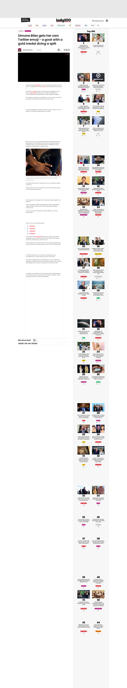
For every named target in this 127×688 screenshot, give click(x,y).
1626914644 (32, 226)
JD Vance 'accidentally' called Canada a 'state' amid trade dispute (83, 542)
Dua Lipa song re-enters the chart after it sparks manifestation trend (98, 542)
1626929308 (32, 233)
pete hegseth (98, 171)
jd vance (83, 546)
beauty (98, 503)
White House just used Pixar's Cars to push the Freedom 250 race (83, 499)
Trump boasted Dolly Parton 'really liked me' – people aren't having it (84, 271)
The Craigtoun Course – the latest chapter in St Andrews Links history (98, 666)
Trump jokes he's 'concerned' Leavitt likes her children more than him (84, 108)
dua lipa (98, 546)
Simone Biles (37, 85)
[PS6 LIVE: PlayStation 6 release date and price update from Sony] (98, 120)
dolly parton (83, 381)
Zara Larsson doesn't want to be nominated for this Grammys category (98, 355)
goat (35, 91)
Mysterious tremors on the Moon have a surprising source (83, 332)
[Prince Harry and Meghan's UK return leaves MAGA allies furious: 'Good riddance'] (98, 617)
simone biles (28, 31)
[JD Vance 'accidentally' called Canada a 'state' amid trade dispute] (83, 533)
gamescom (98, 89)
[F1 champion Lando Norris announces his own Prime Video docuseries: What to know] (98, 368)
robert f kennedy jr (83, 253)
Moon (84, 337)
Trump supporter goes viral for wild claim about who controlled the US (83, 130)
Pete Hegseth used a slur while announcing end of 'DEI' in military (98, 168)
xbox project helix (98, 276)
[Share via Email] (69, 50)
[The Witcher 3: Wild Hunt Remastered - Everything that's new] (98, 511)
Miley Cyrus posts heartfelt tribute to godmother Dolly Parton (84, 378)
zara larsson (98, 360)
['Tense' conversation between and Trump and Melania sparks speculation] (98, 201)
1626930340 (32, 231)
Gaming (44, 25)
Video (85, 25)
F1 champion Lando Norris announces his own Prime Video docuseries (98, 378)
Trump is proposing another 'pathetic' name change (84, 294)
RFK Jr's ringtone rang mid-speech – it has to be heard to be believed (98, 107)
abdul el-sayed (83, 631)
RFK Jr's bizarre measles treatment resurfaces (83, 249)
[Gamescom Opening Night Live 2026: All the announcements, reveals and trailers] (98, 77)
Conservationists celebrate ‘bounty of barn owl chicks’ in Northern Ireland (84, 459)
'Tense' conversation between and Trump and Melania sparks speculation (98, 211)
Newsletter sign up (99, 20)
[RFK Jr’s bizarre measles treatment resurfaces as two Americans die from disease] (83, 240)
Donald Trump (83, 298)
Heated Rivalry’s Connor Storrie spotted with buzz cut (83, 189)
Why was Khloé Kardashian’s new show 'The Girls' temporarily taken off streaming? (83, 211)
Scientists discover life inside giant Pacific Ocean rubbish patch (98, 294)
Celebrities (77, 25)
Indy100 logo (63, 20)
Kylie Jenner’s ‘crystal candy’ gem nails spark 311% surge (98, 499)
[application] (44, 67)
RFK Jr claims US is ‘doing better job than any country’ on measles (84, 416)
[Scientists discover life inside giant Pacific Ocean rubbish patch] (98, 285)
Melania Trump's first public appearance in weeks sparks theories (83, 168)
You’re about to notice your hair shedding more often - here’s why (84, 520)
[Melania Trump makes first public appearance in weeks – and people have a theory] (83, 159)
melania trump (83, 171)
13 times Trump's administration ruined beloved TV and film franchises (98, 581)
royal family (98, 631)
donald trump (83, 51)
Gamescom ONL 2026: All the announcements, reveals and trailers (98, 86)
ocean (98, 298)
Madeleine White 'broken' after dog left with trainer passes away (98, 250)
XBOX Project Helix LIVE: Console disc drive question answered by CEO (98, 271)
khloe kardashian (83, 214)
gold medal (33, 93)
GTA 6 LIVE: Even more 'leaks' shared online (98, 46)
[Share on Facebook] (64, 50)
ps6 (98, 133)
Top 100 (30, 25)
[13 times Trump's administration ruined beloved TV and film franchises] (98, 571)
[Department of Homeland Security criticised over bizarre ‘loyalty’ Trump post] (83, 37)
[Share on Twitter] (67, 50)
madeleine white (98, 253)
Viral (70, 25)
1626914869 (32, 228)
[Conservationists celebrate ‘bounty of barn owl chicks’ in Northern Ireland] (83, 450)
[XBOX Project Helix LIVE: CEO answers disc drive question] (98, 262)
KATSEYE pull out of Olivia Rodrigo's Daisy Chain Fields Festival (98, 416)
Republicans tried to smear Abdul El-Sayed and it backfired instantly (84, 626)
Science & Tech (61, 25)
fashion (83, 89)
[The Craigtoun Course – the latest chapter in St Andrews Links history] (98, 656)
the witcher (98, 524)
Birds (84, 464)
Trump (51, 25)
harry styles (84, 585)
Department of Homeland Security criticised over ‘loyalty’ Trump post (83, 47)
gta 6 (98, 51)
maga (84, 133)
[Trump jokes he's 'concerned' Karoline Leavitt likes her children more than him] (83, 98)
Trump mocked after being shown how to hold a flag (98, 189)
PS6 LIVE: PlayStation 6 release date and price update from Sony (98, 129)
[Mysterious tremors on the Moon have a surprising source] (83, 323)
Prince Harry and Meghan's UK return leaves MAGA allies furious (98, 626)
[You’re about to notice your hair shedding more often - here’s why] (83, 511)
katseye (98, 420)
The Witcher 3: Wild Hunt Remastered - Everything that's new (98, 520)
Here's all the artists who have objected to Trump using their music (98, 438)
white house (98, 585)
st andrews (98, 669)
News (37, 25)
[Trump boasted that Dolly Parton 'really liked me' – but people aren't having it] (83, 262)
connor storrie (83, 192)
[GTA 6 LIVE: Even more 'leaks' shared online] (98, 37)
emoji (44, 86)
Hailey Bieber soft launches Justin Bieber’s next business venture (84, 86)
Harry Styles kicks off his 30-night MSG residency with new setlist (84, 580)
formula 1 (98, 381)
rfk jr (98, 111)
